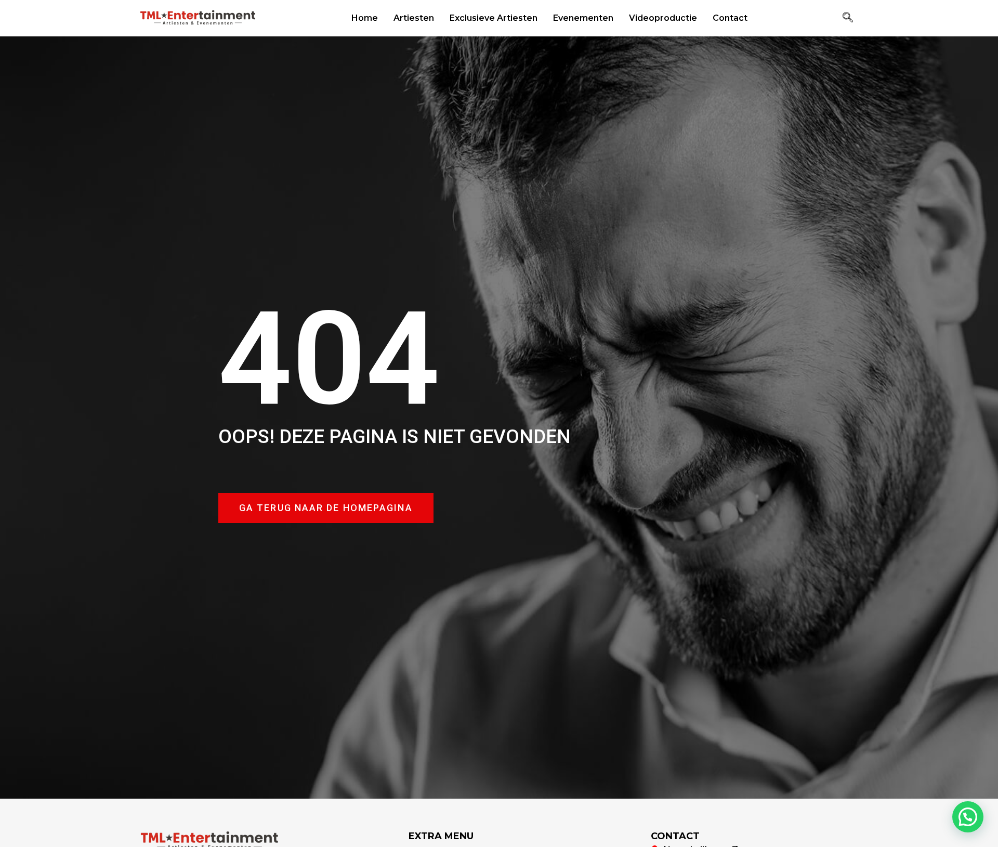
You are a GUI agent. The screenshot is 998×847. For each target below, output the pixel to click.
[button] (848, 18)
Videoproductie (663, 18)
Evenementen (583, 18)
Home (364, 18)
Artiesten (413, 18)
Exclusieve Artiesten (493, 18)
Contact (730, 18)
